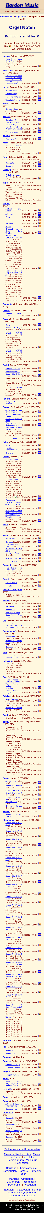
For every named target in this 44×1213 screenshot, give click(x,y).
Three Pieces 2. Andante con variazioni (14, 686)
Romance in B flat (13, 613)
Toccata (9, 586)
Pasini (6, 365)
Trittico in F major (14, 387)
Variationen (28, 1195)
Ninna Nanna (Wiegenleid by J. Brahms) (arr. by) (14, 1083)
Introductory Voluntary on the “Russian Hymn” (14, 625)
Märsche (14, 1178)
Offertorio (9, 453)
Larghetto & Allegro (13, 1068)
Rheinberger (9, 820)
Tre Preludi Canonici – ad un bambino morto (14, 504)
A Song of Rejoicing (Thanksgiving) (14, 1105)
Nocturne (9, 166)
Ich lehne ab (30, 1209)
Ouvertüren (13, 1181)
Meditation (10, 606)
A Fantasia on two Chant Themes (14, 411)
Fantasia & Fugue (14, 328)
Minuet (8, 227)
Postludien (29, 1184)
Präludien (8, 1189)
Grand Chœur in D (14, 793)
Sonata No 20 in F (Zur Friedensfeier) (14, 1006)
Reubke (6, 811)
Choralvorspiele (27, 1168)
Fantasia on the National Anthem (14, 424)
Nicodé (6, 143)
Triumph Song (11, 438)
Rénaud (6, 778)
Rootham (7, 1089)
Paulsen (7, 399)
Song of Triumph (12, 1075)
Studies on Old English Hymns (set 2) (14, 273)
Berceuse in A (11, 1109)
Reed (5, 715)
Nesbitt (6, 56)
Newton (6, 116)
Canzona (9, 542)
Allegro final (11, 781)
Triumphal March (12, 132)
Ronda (6, 1078)
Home (7, 12)
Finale (8, 217)
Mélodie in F (11, 1124)
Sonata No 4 (10, 1053)
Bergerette (10, 163)
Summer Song (11, 94)
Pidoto (6, 456)
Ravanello (7, 661)
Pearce (6, 407)
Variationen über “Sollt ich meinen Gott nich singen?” (14, 513)
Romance (9, 647)
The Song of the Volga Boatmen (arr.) (14, 128)
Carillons (11, 1168)
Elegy (8, 325)
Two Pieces (14, 146)
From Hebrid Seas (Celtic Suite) (14, 60)
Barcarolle (10, 1118)
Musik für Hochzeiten (26, 1161)
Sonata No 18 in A (14, 987)
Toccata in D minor (13, 100)
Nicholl (6, 135)
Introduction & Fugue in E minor (14, 656)
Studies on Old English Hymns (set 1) (14, 237)
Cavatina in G (11, 120)
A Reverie (9, 214)
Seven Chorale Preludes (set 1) (14, 333)
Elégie (8, 703)
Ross (5, 1101)
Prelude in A (10, 610)
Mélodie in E (11, 802)
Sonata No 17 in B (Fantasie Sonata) (14, 975)
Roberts (7, 1061)
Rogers (6, 1071)
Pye (4, 620)
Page (5, 182)
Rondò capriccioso (13, 372)
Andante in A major (13, 1065)
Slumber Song (12, 109)
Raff (5, 652)
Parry (5, 319)
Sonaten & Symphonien (22, 1192)
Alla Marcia (10, 445)
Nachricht (14, 12)
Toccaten (14, 1195)
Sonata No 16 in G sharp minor (14, 963)
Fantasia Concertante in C (12, 449)
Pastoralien (14, 1184)
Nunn (5, 157)
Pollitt (6, 535)
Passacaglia (10, 500)
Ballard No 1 (10, 539)
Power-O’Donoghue (12, 589)
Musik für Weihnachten (17, 1154)
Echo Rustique (12, 699)
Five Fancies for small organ (14, 569)
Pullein (6, 600)
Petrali (6, 442)
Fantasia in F (11, 139)
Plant (5, 524)
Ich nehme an (19, 1209)
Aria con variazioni (13, 369)
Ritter (5, 1047)
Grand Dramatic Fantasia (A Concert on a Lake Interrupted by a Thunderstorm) (14, 79)
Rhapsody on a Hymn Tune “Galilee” (14, 231)
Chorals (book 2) (14, 479)
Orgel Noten (20, 16)
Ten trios (9, 1017)
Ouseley (7, 169)
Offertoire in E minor (14, 806)
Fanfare (23, 1170)
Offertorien (27, 1178)
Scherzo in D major (13, 558)
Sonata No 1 (10, 1050)
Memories (10, 223)
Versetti (8, 517)
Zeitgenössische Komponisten (22, 1149)
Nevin (5, 87)
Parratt (6, 310)
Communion (10, 1170)
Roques (6, 1097)
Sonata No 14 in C (14, 948)
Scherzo (37, 1189)
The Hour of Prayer (13, 97)
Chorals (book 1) (14, 459)
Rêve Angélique (14, 1131)
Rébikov (7, 696)
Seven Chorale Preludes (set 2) (14, 351)
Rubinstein (8, 1112)
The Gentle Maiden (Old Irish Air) (14, 123)
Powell (6, 579)
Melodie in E (11, 636)
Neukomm (8, 70)
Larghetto (9, 220)
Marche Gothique (14, 553)
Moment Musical (12, 91)
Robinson (7, 1057)
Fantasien (36, 1170)
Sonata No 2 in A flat (14, 831)
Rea (4, 677)
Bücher (28, 12)
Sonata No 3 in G (14, 839)
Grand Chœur (11, 583)
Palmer (6, 203)
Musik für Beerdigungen (20, 1158)
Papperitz (7, 304)
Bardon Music (6, 16)
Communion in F (12, 790)
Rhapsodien (23, 1189)
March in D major (14, 708)
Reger (6, 721)
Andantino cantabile (14, 785)
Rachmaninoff (9, 631)
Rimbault (7, 1040)
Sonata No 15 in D (14, 954)
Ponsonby (7, 565)
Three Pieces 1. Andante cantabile (14, 681)
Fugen (22, 1173)
